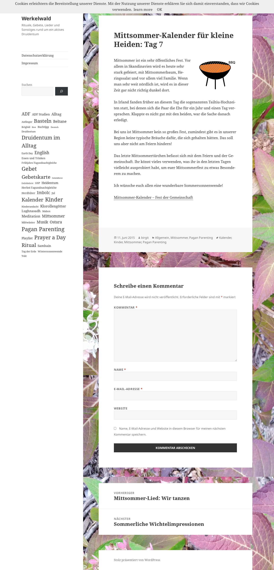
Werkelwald (36, 18)
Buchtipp (43, 127)
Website (120, 408)
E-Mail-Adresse (128, 389)
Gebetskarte (36, 176)
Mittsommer (53, 216)
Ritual (29, 245)
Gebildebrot (27, 183)
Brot (34, 127)
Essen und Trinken (33, 158)
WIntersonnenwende (50, 251)
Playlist (27, 238)
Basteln (42, 121)
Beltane (60, 121)
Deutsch (55, 127)
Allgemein (162, 238)
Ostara (56, 222)
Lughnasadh (31, 211)
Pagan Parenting (43, 229)
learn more (143, 9)
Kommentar (125, 307)
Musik (42, 222)
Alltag (56, 114)
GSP (37, 183)
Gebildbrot (57, 178)
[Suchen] (61, 91)
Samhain (44, 245)
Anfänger (27, 121)
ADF (26, 114)
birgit (145, 238)
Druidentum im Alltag (41, 141)
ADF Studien (41, 114)
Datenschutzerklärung (38, 55)
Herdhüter (28, 193)
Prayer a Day (50, 237)
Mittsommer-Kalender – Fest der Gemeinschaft (153, 197)
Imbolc (43, 192)
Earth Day (27, 153)
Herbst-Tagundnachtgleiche (39, 187)
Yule (24, 256)
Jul (53, 193)
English (41, 152)
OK (159, 9)
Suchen (27, 85)
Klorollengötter (53, 206)
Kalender (32, 199)
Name (120, 370)
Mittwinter (28, 222)
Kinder (54, 199)
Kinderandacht (30, 206)
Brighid (26, 127)
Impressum (30, 63)
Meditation (31, 216)
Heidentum (50, 183)
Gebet (29, 168)
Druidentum (29, 131)
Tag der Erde (29, 251)
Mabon (46, 211)
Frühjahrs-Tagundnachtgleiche (39, 162)
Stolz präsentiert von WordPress (137, 560)
